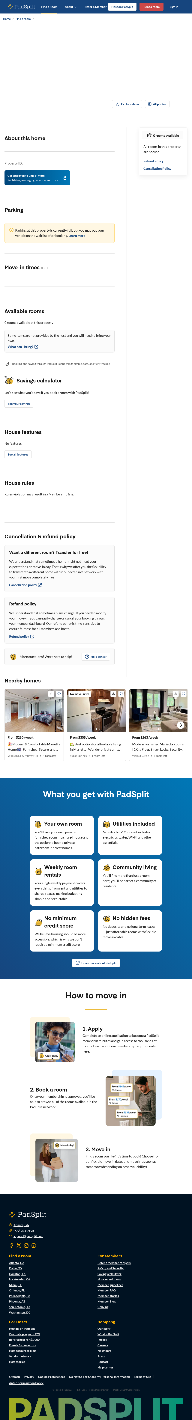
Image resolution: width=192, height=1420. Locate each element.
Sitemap (14, 1376)
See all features (18, 454)
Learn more (76, 235)
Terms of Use (142, 1376)
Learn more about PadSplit (99, 963)
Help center (99, 656)
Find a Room (49, 6)
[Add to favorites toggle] (59, 694)
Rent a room (151, 6)
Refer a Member (96, 6)
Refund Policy (153, 161)
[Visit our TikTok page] (34, 1245)
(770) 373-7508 (24, 1230)
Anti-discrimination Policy (26, 1383)
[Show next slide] (180, 725)
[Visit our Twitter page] (18, 1245)
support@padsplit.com (28, 1235)
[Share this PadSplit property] (51, 694)
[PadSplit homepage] (22, 7)
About (69, 6)
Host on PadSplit (122, 6)
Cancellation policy (23, 585)
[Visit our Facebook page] (11, 1245)
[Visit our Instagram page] (26, 1245)
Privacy (29, 1376)
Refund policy (19, 636)
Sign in (174, 6)
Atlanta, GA (21, 1224)
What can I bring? (20, 347)
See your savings (19, 403)
